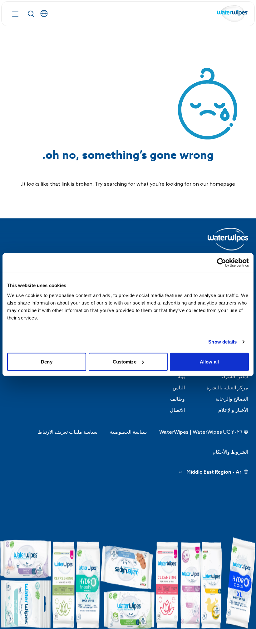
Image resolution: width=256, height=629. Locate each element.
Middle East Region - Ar (213, 472)
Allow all (209, 361)
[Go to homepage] (232, 14)
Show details (222, 341)
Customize (124, 361)
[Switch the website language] (44, 14)
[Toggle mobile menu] (15, 13)
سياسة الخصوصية (128, 432)
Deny (46, 361)
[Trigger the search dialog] (31, 14)
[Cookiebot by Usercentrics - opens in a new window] (221, 262)
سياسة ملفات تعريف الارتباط (67, 432)
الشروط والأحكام (230, 452)
